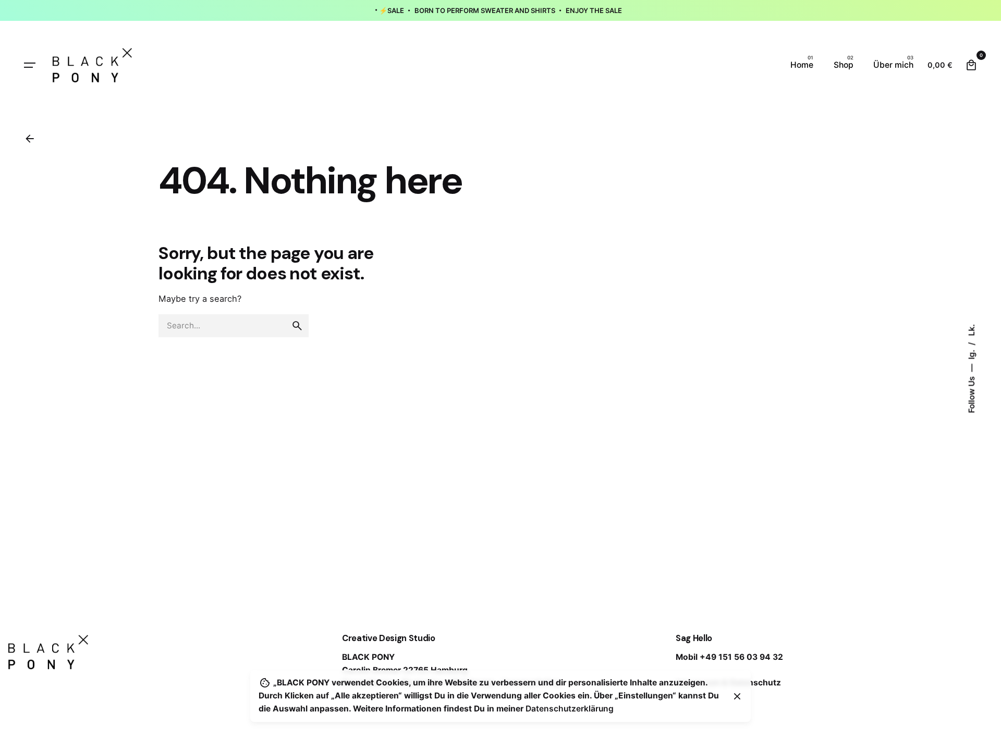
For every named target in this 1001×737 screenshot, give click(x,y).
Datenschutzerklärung (570, 709)
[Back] (29, 138)
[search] (297, 325)
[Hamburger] (29, 65)
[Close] (737, 696)
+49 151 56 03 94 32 (741, 657)
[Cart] (971, 65)
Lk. (971, 330)
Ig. (971, 354)
